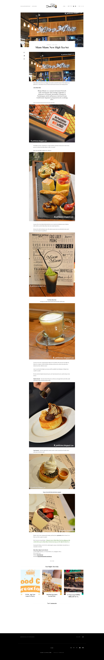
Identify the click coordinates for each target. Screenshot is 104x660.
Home (52, 647)
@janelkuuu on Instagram (27, 636)
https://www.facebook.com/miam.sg (45, 556)
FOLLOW (78, 636)
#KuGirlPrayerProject (26, 6)
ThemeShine (61, 652)
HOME (64, 6)
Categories (34, 6)
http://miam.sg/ (40, 554)
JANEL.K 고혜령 (48, 652)
